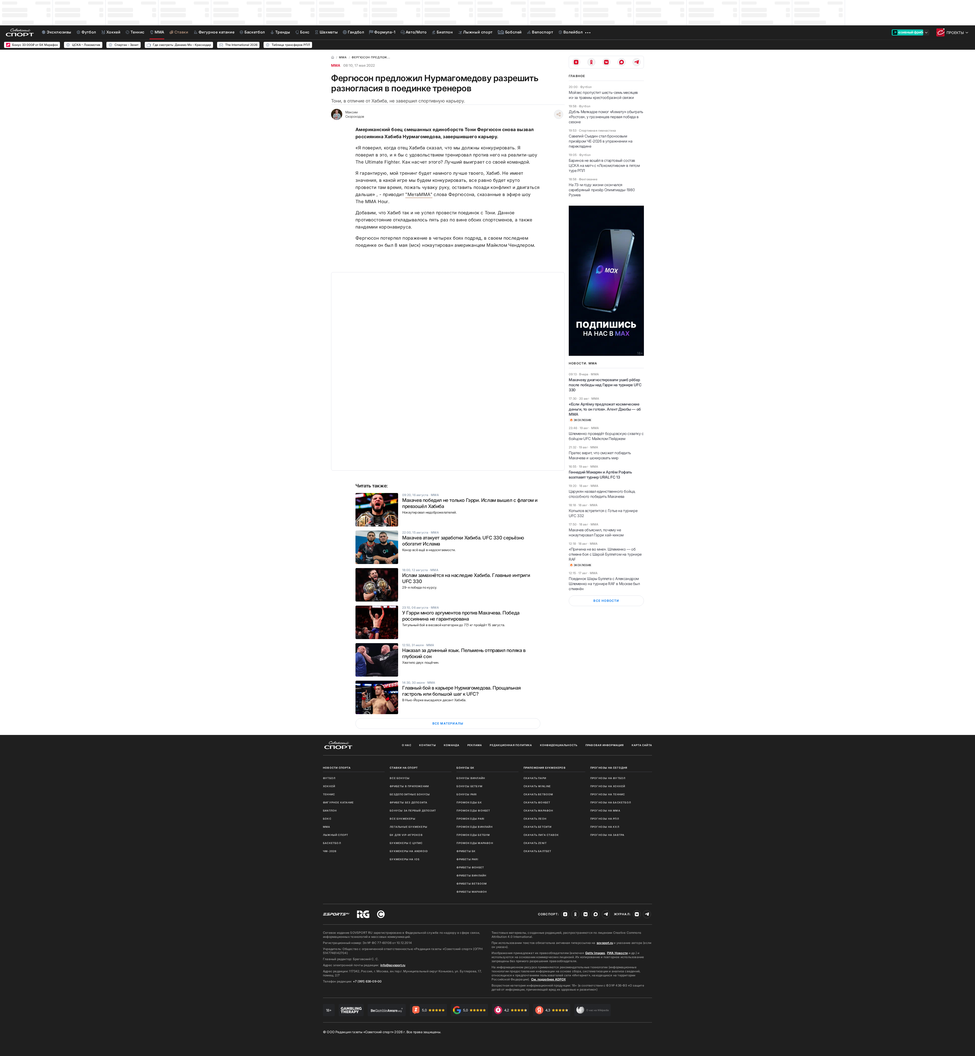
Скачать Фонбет (537, 802)
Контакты (427, 745)
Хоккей (329, 786)
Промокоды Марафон (475, 842)
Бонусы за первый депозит (413, 810)
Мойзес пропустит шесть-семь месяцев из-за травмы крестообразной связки (603, 95)
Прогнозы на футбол (608, 778)
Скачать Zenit (535, 842)
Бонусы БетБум (469, 786)
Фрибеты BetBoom (472, 883)
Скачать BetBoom (538, 794)
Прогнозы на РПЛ (604, 818)
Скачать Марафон (538, 810)
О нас (406, 745)
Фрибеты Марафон (472, 891)
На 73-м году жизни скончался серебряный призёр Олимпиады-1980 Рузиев (602, 189)
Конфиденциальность (559, 745)
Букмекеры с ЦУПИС (406, 842)
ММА (335, 65)
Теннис (329, 794)
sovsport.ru (605, 943)
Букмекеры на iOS (404, 859)
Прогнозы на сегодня (608, 767)
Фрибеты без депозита (408, 802)
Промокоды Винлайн (474, 826)
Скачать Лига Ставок (541, 834)
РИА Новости (617, 953)
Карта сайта (642, 745)
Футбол (329, 778)
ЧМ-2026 (329, 851)
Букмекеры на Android (409, 851)
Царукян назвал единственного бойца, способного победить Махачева (602, 494)
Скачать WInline (537, 786)
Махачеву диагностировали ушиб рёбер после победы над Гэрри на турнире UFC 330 (605, 384)
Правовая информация (605, 745)
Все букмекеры (402, 818)
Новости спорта (337, 767)
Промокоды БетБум (473, 834)
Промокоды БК (469, 802)
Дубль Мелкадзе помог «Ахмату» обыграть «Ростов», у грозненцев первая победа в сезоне (606, 116)
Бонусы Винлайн (471, 778)
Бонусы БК (465, 767)
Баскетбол (332, 842)
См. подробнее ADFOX (548, 979)
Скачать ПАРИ (535, 778)
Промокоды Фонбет (473, 810)
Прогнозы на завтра (607, 834)
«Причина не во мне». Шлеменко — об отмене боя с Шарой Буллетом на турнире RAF (605, 554)
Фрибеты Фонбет (470, 867)
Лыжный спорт (335, 834)
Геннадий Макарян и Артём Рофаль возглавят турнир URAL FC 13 (600, 475)
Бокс (327, 818)
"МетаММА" (418, 194)
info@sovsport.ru (392, 965)
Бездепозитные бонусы (410, 794)
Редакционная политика (511, 745)
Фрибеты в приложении (409, 786)
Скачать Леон (535, 818)
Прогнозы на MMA (605, 810)
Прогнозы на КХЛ (604, 826)
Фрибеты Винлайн (471, 875)
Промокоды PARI (470, 818)
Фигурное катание (338, 802)
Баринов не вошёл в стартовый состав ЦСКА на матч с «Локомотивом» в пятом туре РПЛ (604, 165)
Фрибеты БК (466, 851)
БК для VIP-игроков (406, 834)
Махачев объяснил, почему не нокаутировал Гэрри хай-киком (596, 532)
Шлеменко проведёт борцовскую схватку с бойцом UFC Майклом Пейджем (606, 436)
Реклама (474, 745)
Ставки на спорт (404, 767)
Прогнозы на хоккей (607, 786)
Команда (451, 745)
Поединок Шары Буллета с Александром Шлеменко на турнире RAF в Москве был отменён (604, 583)
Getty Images (595, 953)
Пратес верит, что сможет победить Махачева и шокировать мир (600, 455)
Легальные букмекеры (408, 826)
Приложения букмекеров (545, 767)
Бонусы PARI (467, 794)
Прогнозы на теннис (607, 794)
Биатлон (330, 810)
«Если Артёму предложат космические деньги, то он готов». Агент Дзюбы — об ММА (605, 409)
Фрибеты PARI (467, 859)
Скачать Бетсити (538, 826)
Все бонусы (400, 778)
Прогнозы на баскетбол (610, 802)
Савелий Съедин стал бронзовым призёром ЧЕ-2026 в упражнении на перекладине (600, 141)
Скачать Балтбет (537, 851)
